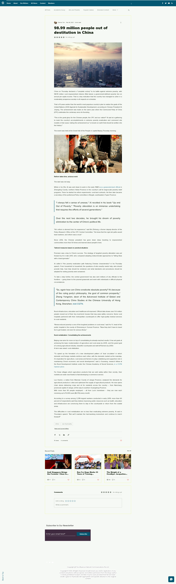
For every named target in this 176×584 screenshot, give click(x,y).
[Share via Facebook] (55, 435)
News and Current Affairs (61, 428)
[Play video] (88, 154)
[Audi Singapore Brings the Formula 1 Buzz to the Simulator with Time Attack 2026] (58, 461)
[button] (131, 3)
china (57, 424)
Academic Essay (59, 10)
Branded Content (103, 10)
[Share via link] (68, 435)
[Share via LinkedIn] (64, 435)
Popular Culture (88, 10)
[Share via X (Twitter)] (59, 435)
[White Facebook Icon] (47, 562)
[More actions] (121, 22)
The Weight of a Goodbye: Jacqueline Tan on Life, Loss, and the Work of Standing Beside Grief (116, 473)
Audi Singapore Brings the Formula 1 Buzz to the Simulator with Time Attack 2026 (58, 473)
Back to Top (3, 576)
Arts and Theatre (74, 10)
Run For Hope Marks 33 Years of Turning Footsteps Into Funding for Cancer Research (87, 473)
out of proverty (67, 424)
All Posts (47, 10)
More (114, 10)
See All (129, 450)
